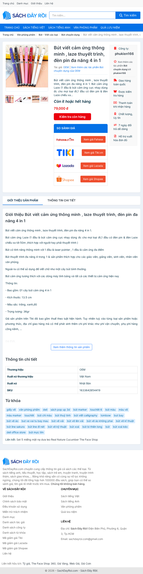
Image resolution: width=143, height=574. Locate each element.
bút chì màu (44, 415)
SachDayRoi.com (67, 570)
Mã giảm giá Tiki (13, 537)
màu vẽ (123, 409)
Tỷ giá (26, 563)
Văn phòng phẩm (85, 27)
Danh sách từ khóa (14, 532)
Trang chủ (8, 3)
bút (108, 426)
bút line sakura (16, 426)
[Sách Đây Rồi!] (21, 461)
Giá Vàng (62, 563)
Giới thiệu (36, 3)
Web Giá (74, 563)
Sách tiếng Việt (70, 496)
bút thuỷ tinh (63, 415)
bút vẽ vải (58, 420)
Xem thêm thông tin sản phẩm (71, 347)
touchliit (29, 415)
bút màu (110, 409)
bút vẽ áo (12, 420)
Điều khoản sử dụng (15, 506)
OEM (66, 67)
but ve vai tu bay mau (35, 420)
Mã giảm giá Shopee (15, 548)
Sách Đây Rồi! (88, 570)
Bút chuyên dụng (70, 34)
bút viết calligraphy (85, 415)
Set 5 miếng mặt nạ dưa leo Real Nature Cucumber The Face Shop (57, 439)
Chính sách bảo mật (15, 501)
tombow (106, 415)
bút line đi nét (36, 426)
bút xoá (74, 426)
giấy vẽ (11, 409)
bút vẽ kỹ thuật (57, 426)
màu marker (14, 415)
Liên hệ (49, 3)
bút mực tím (36, 432)
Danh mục (22, 3)
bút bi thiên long (92, 426)
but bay (118, 415)
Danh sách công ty (14, 527)
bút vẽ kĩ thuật (125, 420)
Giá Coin (86, 563)
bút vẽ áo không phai (100, 420)
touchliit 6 (96, 409)
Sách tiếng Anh (70, 501)
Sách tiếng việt (34, 27)
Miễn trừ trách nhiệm (15, 511)
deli (45, 409)
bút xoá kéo (120, 426)
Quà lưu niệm (110, 27)
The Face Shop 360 (43, 563)
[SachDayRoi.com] (25, 15)
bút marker (80, 409)
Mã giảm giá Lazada (15, 543)
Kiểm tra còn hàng (72, 117)
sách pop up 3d (60, 409)
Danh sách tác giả (14, 522)
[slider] (9, 99)
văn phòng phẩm (29, 409)
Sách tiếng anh (59, 27)
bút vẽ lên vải (75, 420)
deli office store (16, 432)
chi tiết (61, 200)
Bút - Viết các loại (48, 34)
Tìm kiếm (129, 15)
